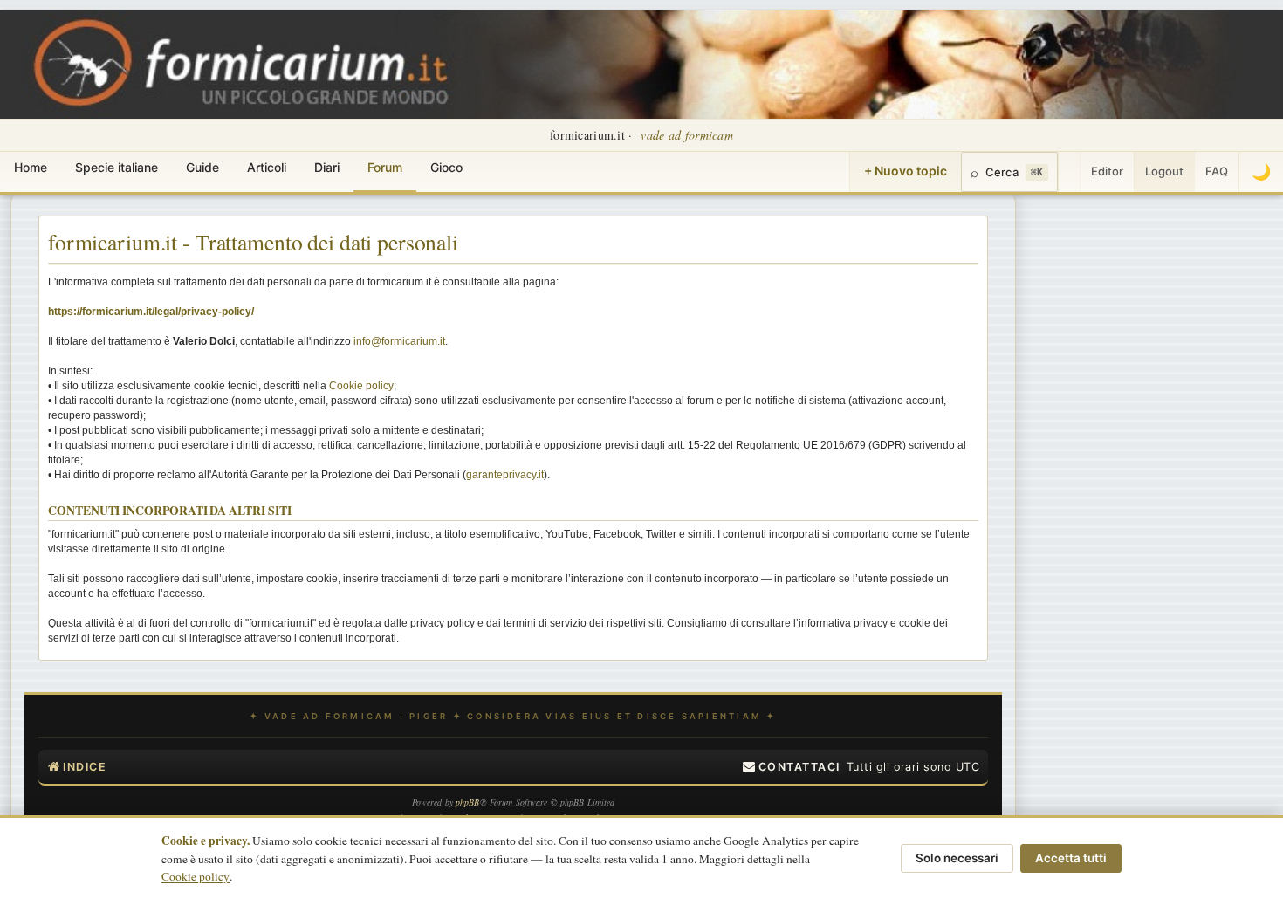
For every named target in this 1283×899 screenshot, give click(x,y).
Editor (1107, 171)
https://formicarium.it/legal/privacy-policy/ (151, 311)
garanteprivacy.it (505, 475)
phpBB (468, 802)
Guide (202, 167)
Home (30, 167)
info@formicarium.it (399, 341)
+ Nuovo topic (905, 170)
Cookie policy (361, 386)
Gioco (446, 167)
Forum (384, 167)
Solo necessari (957, 858)
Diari (327, 167)
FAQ (1216, 171)
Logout (1164, 171)
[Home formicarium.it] (641, 64)
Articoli (266, 167)
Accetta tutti (1071, 858)
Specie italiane (116, 167)
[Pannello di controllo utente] (1069, 172)
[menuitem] (791, 767)
